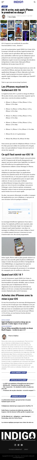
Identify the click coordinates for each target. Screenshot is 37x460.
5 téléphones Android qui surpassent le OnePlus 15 (17, 406)
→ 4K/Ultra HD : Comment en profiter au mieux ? (16, 385)
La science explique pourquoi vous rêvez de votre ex (17, 422)
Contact (26, 449)
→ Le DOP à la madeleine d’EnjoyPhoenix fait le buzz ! (18, 383)
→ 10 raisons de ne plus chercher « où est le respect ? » (18, 390)
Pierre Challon (12, 17)
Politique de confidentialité (15, 449)
